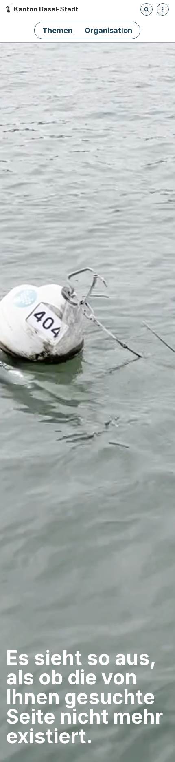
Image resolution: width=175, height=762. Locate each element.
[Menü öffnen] (163, 9)
